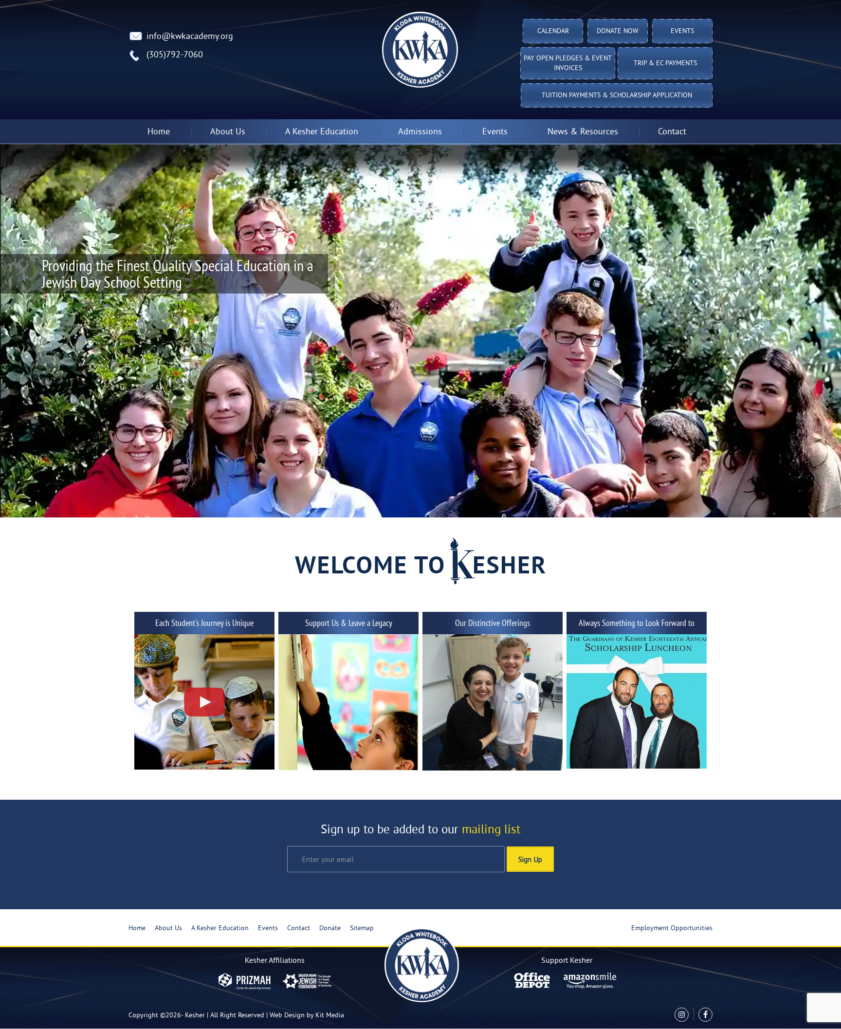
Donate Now (618, 31)
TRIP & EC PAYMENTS (665, 63)
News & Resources (583, 132)
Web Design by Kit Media (307, 1015)
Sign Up (530, 859)
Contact (672, 132)
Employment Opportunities (672, 928)
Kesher (195, 1015)
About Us (168, 928)
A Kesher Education (220, 928)
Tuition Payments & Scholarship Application (617, 96)
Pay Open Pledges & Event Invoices (568, 64)
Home (158, 132)
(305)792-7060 (174, 55)
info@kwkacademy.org (189, 36)
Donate (330, 928)
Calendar (553, 31)
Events (682, 31)
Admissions (420, 132)
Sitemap (362, 928)
